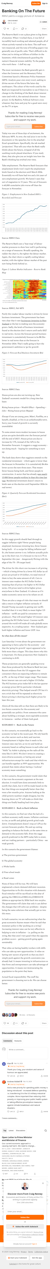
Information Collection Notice (32, 1234)
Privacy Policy (26, 1237)
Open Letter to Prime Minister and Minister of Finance (17, 1138)
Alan (9, 1063)
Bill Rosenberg (15, 1166)
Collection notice (41, 1252)
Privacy (24, 1252)
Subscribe (36, 3)
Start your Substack (18, 1258)
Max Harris (25, 1166)
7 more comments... (10, 1118)
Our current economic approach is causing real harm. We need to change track (18, 1144)
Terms (30, 1252)
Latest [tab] (11, 1130)
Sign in (45, 3)
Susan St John (13, 1151)
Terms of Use (38, 1232)
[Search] (45, 1130)
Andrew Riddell (13, 1081)
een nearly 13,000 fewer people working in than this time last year (24, 477)
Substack (13, 1264)
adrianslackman (15, 1161)
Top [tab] (4, 1130)
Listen (44, 22)
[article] (25, 1155)
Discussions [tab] (20, 1130)
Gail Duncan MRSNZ (14, 1163)
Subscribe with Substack (27, 1226)
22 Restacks (31, 1015)
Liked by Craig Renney (17, 1066)
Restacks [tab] (17, 1041)
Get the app (37, 1258)
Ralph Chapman (16, 1156)
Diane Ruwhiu (18, 1170)
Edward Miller (15, 1153)
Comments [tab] (7, 1041)
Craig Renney (13, 21)
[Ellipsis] (47, 1063)
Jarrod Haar (12, 1168)
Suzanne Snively (26, 1151)
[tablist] (12, 1040)
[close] (43, 1183)
